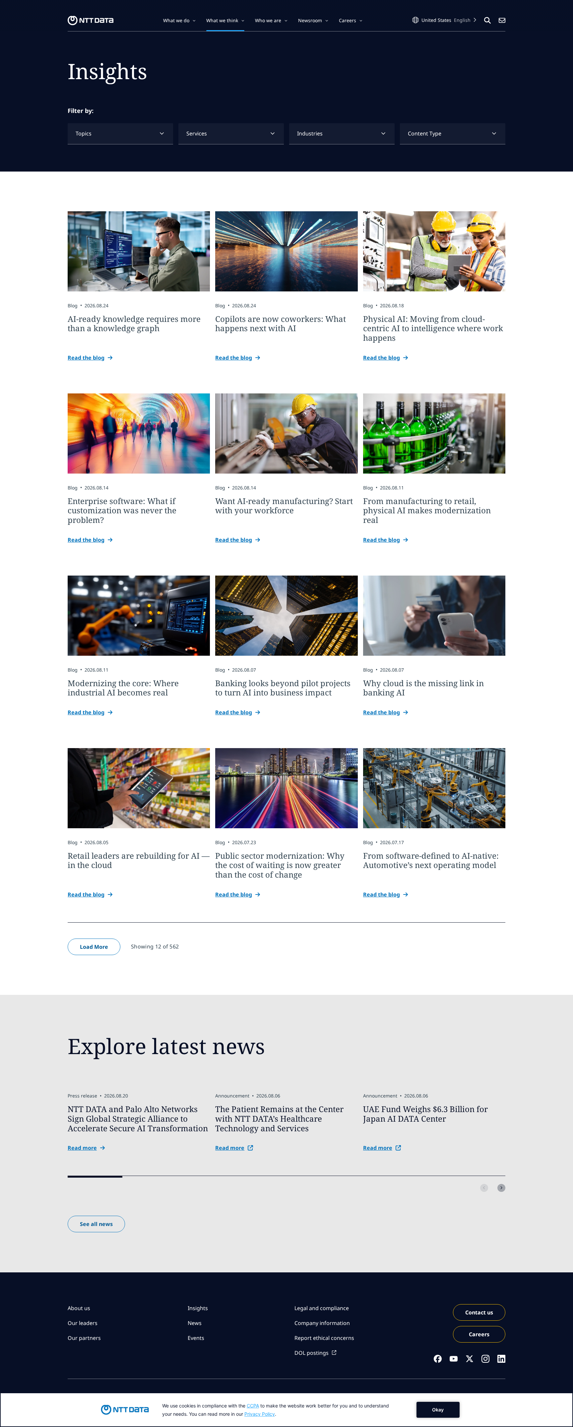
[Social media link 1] (438, 1359)
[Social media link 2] (454, 1359)
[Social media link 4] (485, 1359)
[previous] (484, 1188)
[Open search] (487, 20)
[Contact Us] (502, 20)
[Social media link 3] (470, 1359)
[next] (501, 1188)
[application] (286, 1410)
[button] (179, 20)
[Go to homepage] (90, 20)
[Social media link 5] (501, 1359)
